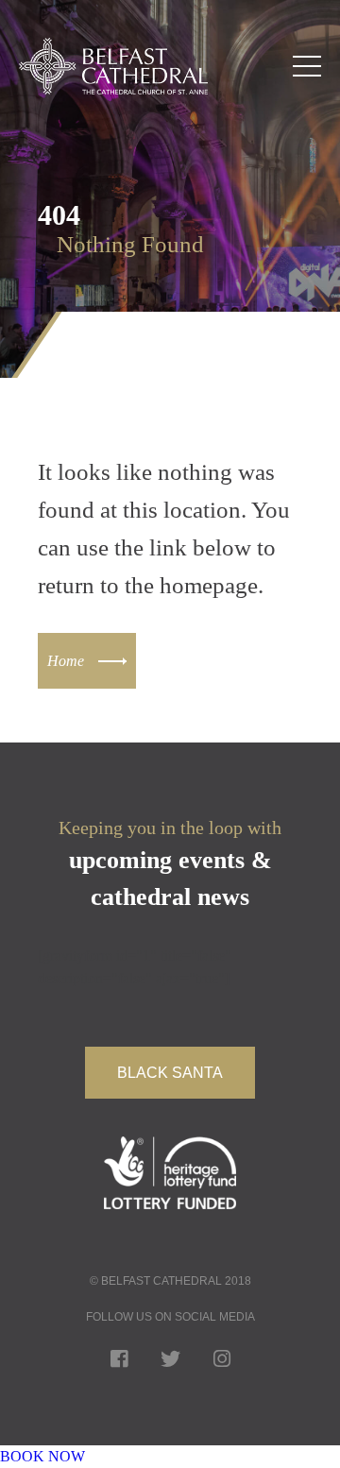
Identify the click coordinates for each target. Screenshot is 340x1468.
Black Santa (170, 1073)
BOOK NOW (42, 1456)
